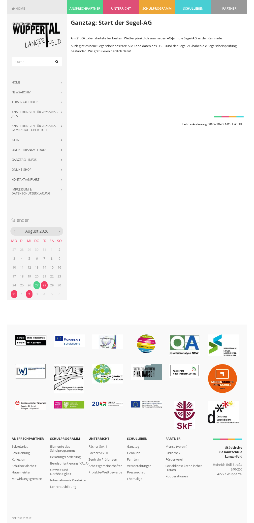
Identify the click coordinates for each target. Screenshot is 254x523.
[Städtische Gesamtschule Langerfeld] (37, 35)
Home (18, 8)
